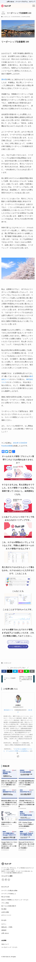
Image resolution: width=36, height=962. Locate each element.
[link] (18, 756)
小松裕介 (18, 705)
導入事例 (3, 909)
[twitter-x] (3, 880)
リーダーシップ (6, 16)
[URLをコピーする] (32, 671)
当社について (5, 944)
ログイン (31, 1)
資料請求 (3, 930)
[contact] (9, 880)
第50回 (4, 79)
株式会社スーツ (8, 710)
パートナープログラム (21, 1)
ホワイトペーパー (6, 915)
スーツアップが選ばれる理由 (9, 890)
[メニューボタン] (33, 5)
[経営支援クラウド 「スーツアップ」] (6, 6)
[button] (4, 671)
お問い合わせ (10, 1)
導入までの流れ (5, 896)
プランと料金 (5, 903)
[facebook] (6, 880)
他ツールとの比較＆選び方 (8, 906)
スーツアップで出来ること (8, 893)
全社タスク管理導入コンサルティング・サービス (14, 899)
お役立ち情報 (5, 912)
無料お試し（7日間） (7, 927)
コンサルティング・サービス (9, 947)
